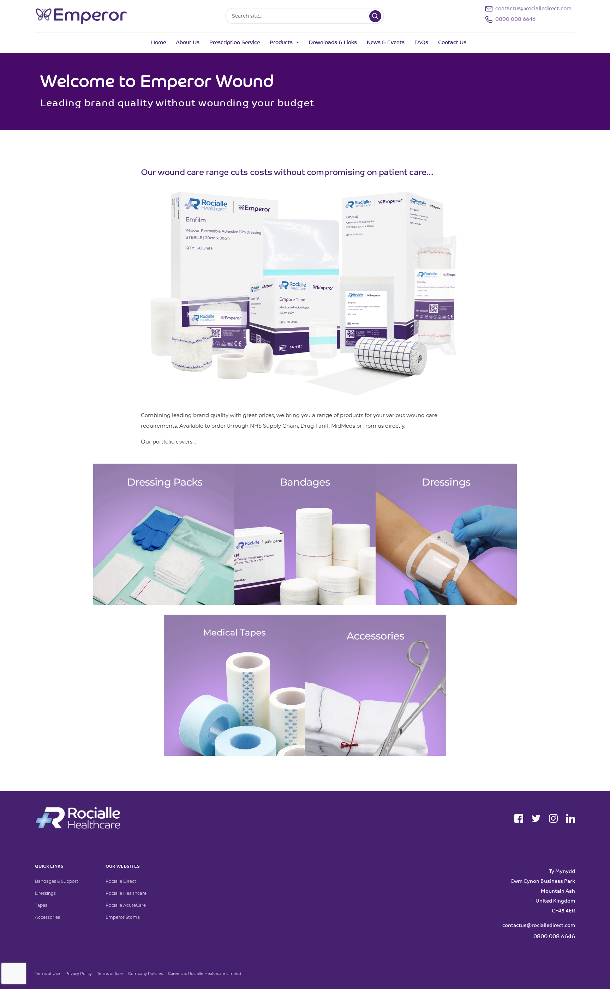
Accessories (47, 917)
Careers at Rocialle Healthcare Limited (204, 973)
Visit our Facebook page (518, 818)
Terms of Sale (110, 973)
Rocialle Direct (121, 881)
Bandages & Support (56, 881)
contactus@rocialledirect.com (533, 9)
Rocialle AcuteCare (126, 905)
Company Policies (145, 973)
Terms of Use (47, 973)
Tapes (41, 905)
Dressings (45, 893)
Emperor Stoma (123, 917)
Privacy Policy (78, 973)
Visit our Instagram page (553, 818)
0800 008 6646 (515, 19)
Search (375, 16)
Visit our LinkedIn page (570, 818)
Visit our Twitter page (536, 818)
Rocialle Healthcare (126, 893)
